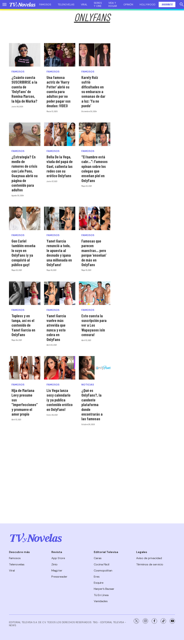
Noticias (87, 384)
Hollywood (147, 4)
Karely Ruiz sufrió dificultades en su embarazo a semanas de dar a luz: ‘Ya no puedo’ (93, 91)
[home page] (22, 4)
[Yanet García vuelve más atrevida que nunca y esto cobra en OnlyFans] (59, 293)
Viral (84, 4)
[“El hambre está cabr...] (94, 134)
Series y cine (98, 4)
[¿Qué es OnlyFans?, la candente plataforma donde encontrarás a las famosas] (94, 368)
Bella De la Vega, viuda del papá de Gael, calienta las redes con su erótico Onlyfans (60, 166)
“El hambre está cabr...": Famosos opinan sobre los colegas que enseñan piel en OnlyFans (94, 168)
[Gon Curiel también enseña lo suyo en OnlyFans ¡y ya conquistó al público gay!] (24, 218)
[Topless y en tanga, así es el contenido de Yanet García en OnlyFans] (24, 293)
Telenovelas (66, 4)
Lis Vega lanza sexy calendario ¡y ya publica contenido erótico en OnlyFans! (60, 400)
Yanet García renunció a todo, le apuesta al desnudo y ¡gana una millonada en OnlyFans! (59, 253)
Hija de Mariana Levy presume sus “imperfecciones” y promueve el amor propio (25, 402)
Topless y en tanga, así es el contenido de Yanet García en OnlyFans (23, 325)
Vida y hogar (112, 4)
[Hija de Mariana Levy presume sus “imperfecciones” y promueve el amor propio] (24, 368)
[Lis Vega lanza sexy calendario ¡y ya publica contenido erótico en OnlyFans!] (59, 368)
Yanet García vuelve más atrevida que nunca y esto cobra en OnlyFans (56, 327)
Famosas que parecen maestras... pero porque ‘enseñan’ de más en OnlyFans (93, 253)
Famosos (45, 4)
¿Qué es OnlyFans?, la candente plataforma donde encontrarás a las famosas (92, 404)
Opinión (128, 4)
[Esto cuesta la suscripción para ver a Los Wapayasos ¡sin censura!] (94, 293)
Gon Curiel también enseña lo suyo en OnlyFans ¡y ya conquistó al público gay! (23, 253)
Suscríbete (167, 4)
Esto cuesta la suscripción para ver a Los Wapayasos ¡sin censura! (94, 325)
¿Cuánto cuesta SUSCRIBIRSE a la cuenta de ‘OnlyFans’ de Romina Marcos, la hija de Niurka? (24, 89)
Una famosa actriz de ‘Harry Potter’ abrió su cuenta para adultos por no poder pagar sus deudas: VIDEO (59, 91)
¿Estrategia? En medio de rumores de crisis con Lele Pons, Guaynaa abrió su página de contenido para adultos (25, 173)
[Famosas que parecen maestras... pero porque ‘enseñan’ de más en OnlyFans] (94, 218)
